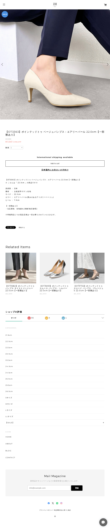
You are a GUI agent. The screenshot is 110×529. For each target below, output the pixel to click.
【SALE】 (10, 423)
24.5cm (9, 373)
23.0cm (9, 354)
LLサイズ (9, 416)
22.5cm (9, 348)
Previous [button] (2, 64)
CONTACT (10, 458)
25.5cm (9, 385)
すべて (14, 318)
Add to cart (55, 163)
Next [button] (107, 64)
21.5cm (9, 335)
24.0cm (9, 366)
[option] (55, 64)
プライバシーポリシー (46, 510)
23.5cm (9, 360)
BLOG (8, 451)
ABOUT (9, 444)
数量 (7, 148)
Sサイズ (9, 398)
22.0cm (9, 341)
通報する (22, 227)
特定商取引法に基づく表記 (62, 510)
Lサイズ (9, 410)
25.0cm (9, 379)
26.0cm (9, 391)
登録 (77, 488)
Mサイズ (9, 404)
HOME (9, 437)
